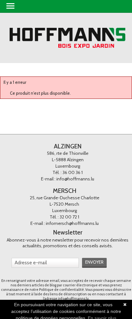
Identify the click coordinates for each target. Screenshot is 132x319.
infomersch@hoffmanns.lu (72, 223)
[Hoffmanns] (67, 38)
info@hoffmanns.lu (75, 179)
